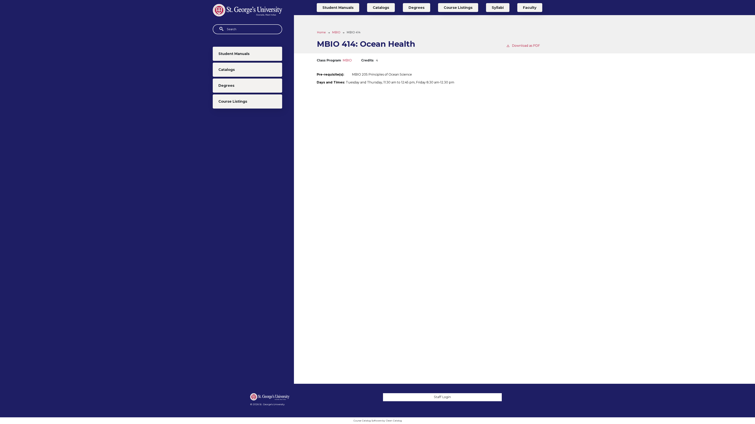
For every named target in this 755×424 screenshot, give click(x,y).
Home (321, 32)
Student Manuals (234, 54)
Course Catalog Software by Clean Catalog (377, 420)
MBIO (336, 32)
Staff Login (442, 397)
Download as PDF (526, 46)
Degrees (226, 85)
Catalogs (226, 70)
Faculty (530, 7)
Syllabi (498, 7)
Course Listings (232, 101)
